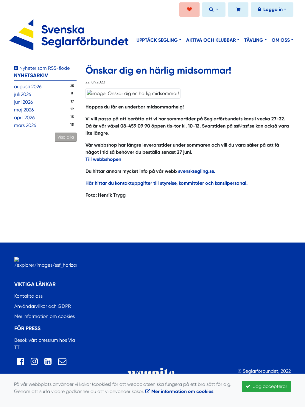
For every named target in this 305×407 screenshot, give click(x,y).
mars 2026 (25, 125)
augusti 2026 (27, 86)
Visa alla (65, 137)
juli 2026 (22, 94)
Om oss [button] (281, 40)
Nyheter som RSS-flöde (44, 68)
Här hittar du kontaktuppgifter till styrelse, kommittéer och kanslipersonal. (166, 183)
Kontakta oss (28, 296)
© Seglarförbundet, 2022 (264, 371)
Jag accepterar (268, 386)
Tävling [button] (253, 40)
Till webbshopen (103, 159)
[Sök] (214, 10)
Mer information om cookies (44, 316)
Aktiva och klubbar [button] (211, 40)
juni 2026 (23, 102)
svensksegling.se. (196, 171)
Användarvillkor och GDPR (42, 306)
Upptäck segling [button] (157, 40)
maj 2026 (24, 110)
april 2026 (24, 117)
